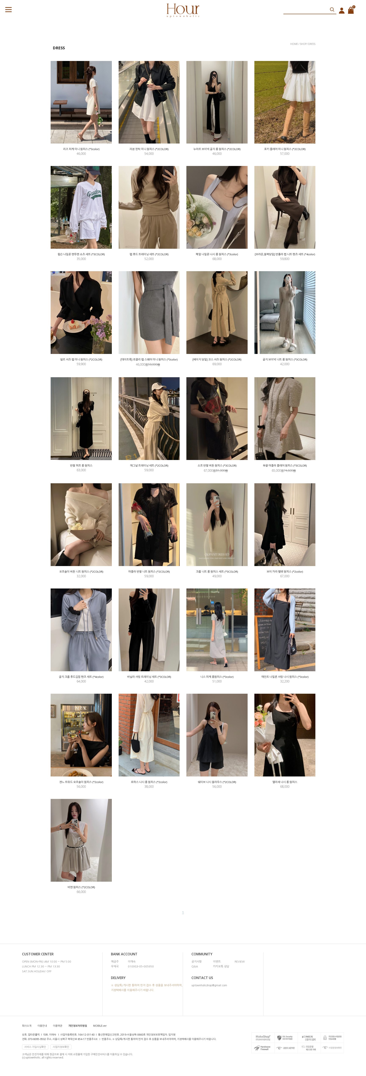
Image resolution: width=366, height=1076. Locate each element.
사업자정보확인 (61, 1047)
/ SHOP (302, 44)
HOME (294, 44)
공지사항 (196, 961)
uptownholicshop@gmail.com (209, 985)
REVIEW (240, 961)
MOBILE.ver (100, 1026)
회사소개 (26, 1026)
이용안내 (42, 1026)
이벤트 (217, 961)
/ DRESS (311, 44)
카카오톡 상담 (221, 966)
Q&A (194, 966)
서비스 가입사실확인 (35, 1047)
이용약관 (57, 1026)
